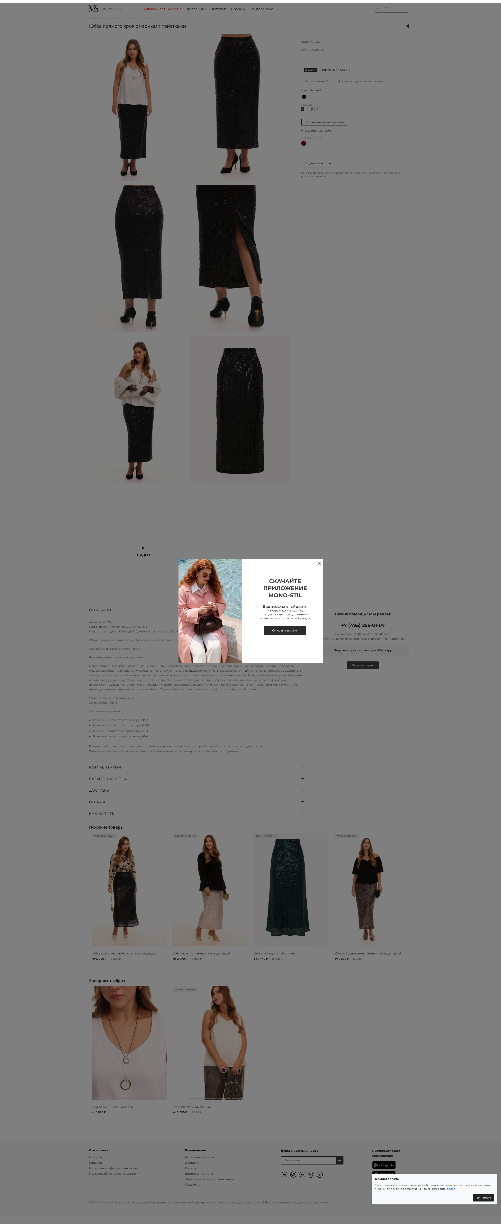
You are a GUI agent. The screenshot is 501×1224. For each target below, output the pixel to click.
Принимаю (483, 1197)
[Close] (318, 563)
